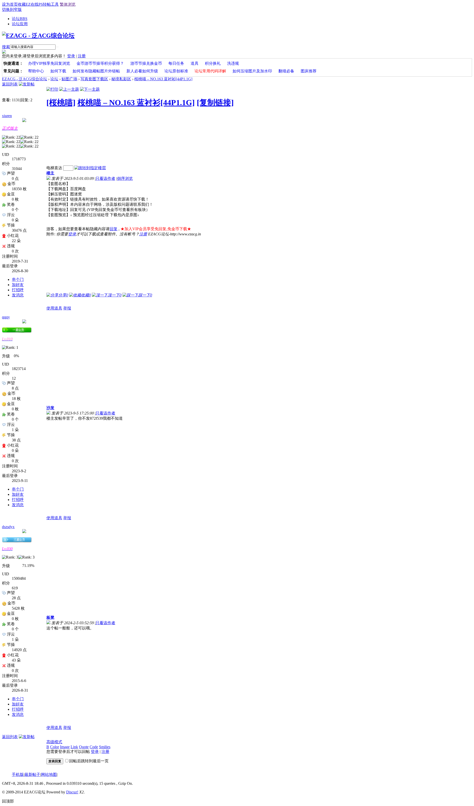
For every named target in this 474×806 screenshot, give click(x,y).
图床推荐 (308, 71)
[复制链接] (215, 102)
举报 (67, 308)
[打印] (52, 89)
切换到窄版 (12, 9)
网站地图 (49, 774)
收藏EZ (24, 4)
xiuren (7, 116)
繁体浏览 (68, 4)
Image (65, 747)
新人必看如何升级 (142, 71)
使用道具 (54, 308)
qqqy (6, 317)
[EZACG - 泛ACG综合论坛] (38, 35)
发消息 (18, 295)
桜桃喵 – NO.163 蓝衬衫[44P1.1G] (163, 79)
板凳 (50, 617)
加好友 (18, 285)
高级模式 (54, 742)
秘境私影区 (121, 79)
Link (74, 747)
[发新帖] (27, 84)
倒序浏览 (125, 178)
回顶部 (8, 801)
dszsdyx (8, 527)
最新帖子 (32, 774)
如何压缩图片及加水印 (252, 71)
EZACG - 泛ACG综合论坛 (24, 79)
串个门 (18, 279)
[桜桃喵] (61, 102)
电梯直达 (54, 168)
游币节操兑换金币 (146, 63)
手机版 (18, 774)
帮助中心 (36, 71)
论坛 (19, 19)
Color (54, 747)
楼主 (50, 173)
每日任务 (176, 63)
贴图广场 (69, 79)
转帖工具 (51, 4)
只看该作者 (105, 178)
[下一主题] (90, 89)
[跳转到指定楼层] (90, 168)
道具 (194, 63)
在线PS (37, 4)
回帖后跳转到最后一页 (89, 761)
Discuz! (72, 792)
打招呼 (18, 290)
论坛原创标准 (176, 71)
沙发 (50, 408)
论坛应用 (20, 24)
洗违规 (233, 63)
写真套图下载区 (94, 79)
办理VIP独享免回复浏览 (49, 63)
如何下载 (58, 71)
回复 (114, 229)
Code (94, 747)
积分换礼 (213, 63)
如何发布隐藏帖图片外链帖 (96, 71)
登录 (71, 56)
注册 (82, 56)
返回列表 (10, 84)
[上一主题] (69, 89)
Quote (84, 747)
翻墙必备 (286, 71)
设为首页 (10, 4)
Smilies (104, 747)
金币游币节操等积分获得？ (100, 63)
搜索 (6, 47)
